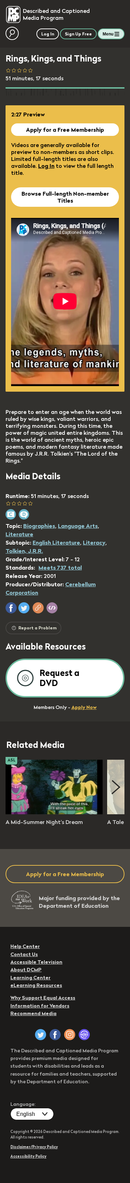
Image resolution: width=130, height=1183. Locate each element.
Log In (46, 165)
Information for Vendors (39, 1006)
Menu (108, 34)
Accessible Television (36, 962)
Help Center (25, 946)
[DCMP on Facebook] (55, 1034)
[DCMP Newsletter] (84, 1034)
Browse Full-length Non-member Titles (65, 197)
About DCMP (26, 969)
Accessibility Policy (28, 1156)
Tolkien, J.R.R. (24, 550)
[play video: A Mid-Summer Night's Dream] (54, 812)
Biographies (39, 525)
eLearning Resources (36, 985)
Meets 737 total (60, 567)
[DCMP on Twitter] (40, 1034)
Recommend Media (33, 1013)
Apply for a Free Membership (65, 129)
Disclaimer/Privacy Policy (34, 1146)
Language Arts (78, 525)
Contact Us (24, 954)
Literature (19, 534)
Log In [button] (47, 33)
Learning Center (30, 977)
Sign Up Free (78, 33)
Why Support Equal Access (42, 998)
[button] (11, 607)
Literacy (94, 542)
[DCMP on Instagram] (69, 1034)
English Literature (56, 542)
